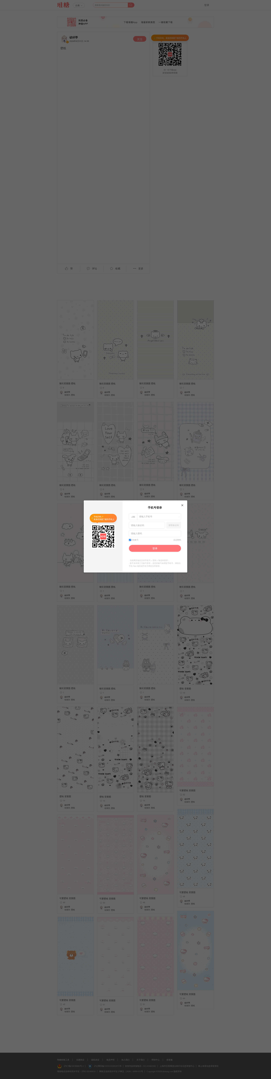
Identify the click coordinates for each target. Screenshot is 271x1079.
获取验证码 (174, 525)
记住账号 (134, 540)
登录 (154, 548)
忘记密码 (177, 540)
